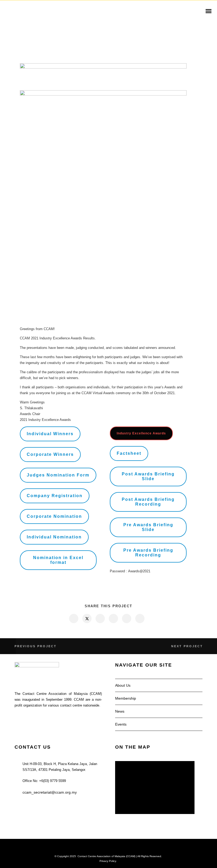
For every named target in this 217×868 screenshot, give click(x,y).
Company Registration (55, 495)
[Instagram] (105, 847)
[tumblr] (126, 618)
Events (120, 724)
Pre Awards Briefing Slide (148, 527)
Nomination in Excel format (58, 560)
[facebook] (73, 618)
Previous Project (36, 646)
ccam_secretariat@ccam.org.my (49, 792)
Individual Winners (50, 433)
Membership (125, 698)
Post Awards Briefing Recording (148, 501)
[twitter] (86, 618)
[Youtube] (111, 847)
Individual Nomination (54, 537)
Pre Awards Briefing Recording (148, 552)
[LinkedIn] (98, 847)
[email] (139, 618)
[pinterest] (113, 618)
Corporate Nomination (54, 516)
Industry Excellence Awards (141, 433)
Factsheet (129, 453)
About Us (122, 685)
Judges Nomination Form (58, 475)
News (119, 711)
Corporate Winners (50, 454)
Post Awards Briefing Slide (148, 476)
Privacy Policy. (108, 861)
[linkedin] (100, 618)
